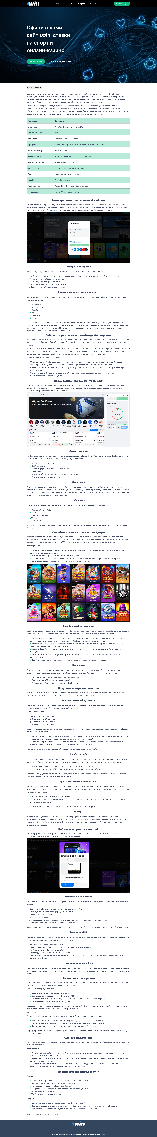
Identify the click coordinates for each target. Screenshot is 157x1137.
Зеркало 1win (35, 61)
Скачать (94, 3)
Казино (69, 3)
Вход (58, 3)
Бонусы (81, 3)
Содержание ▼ (34, 87)
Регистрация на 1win (61, 61)
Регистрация (122, 4)
